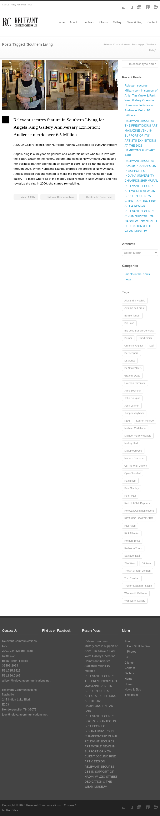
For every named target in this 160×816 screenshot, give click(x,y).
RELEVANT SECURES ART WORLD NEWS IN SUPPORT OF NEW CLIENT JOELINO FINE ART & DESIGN (140, 195)
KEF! (127, 420)
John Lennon (131, 405)
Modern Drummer (134, 458)
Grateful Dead (132, 375)
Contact (152, 22)
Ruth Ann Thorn (133, 548)
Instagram (137, 5)
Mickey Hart (131, 443)
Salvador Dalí (132, 555)
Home (61, 22)
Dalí (151, 345)
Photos (131, 651)
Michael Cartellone (135, 428)
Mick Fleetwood (133, 450)
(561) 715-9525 (18, 4)
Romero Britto (132, 540)
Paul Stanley (131, 488)
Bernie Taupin (132, 315)
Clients (103, 22)
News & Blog (134, 22)
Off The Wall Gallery (135, 465)
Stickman (147, 563)
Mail (30, 4)
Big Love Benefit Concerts (139, 330)
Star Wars (129, 563)
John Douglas (132, 398)
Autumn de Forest (134, 308)
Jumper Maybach (134, 413)
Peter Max (130, 495)
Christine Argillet (133, 345)
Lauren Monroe (145, 420)
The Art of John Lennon (137, 570)
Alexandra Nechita (134, 300)
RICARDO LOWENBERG (138, 518)
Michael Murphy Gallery (137, 435)
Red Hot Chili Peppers (137, 503)
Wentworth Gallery (134, 600)
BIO (127, 657)
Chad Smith (145, 338)
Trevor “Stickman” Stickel (138, 585)
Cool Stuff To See (138, 646)
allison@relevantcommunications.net (26, 680)
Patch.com (130, 480)
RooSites (12, 810)
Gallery (117, 22)
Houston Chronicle (135, 383)
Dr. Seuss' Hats (132, 368)
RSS (154, 5)
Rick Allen (130, 525)
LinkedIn (145, 5)
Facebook (129, 5)
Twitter (120, 5)
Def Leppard (131, 353)
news (109, 197)
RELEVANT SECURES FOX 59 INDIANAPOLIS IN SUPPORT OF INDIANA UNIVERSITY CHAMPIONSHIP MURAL (141, 170)
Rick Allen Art (131, 533)
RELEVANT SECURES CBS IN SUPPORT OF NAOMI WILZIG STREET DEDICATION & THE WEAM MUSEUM (141, 221)
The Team (88, 22)
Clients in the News (96, 197)
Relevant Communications (117, 44)
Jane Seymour (132, 390)
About (73, 22)
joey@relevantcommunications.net (25, 714)
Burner (128, 338)
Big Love (129, 323)
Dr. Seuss (129, 360)
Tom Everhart (131, 578)
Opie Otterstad (132, 473)
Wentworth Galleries (135, 593)
